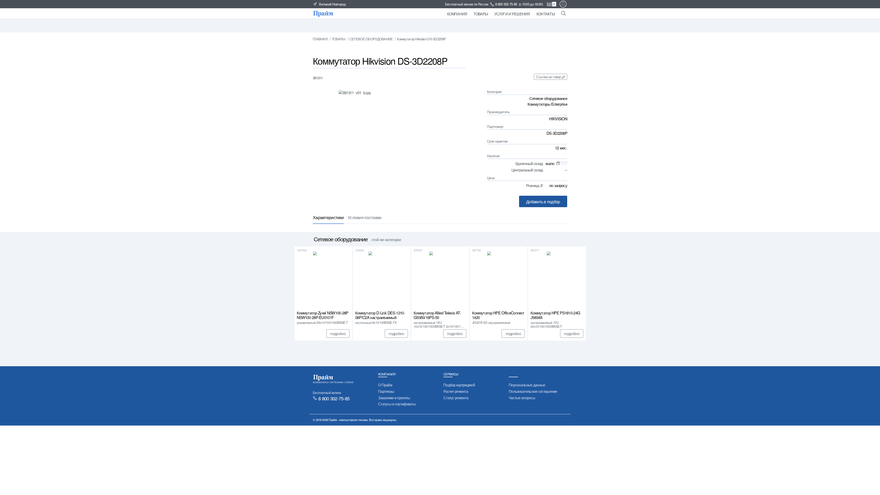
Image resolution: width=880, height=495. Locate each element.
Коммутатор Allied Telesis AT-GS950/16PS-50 (437, 315)
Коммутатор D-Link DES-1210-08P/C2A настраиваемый (380, 315)
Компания (457, 13)
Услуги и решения (512, 13)
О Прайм (385, 385)
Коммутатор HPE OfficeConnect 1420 (498, 315)
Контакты (545, 13)
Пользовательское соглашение (533, 391)
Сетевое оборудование (371, 38)
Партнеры (386, 391)
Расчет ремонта (455, 391)
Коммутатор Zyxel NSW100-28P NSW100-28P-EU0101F (322, 315)
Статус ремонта (455, 397)
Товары (480, 13)
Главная (320, 38)
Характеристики (328, 217)
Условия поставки (365, 217)
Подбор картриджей (459, 385)
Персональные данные (527, 385)
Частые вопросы (522, 397)
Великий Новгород (332, 4)
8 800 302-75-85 (506, 4)
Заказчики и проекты (394, 397)
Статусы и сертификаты (397, 404)
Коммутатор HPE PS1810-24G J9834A (555, 315)
